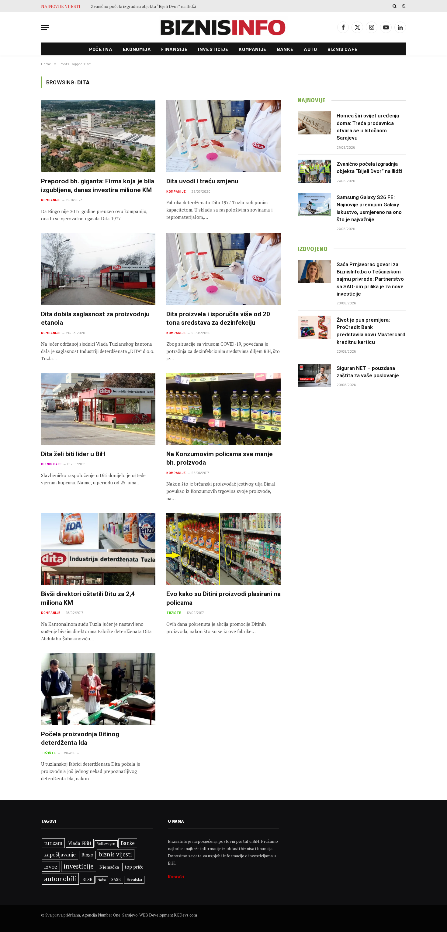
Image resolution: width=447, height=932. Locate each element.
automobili (60, 878)
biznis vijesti (115, 854)
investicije (79, 866)
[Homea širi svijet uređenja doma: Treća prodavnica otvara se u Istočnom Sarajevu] (314, 122)
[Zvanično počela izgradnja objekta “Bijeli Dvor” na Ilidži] (314, 171)
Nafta (102, 880)
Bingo (87, 855)
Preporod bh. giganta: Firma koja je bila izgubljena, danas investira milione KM (97, 186)
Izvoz (50, 866)
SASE (116, 879)
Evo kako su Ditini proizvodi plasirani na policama (223, 598)
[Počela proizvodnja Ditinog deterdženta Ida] (98, 689)
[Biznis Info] (223, 27)
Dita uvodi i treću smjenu (202, 181)
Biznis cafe (342, 49)
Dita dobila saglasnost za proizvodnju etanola (95, 318)
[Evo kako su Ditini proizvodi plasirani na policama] (223, 549)
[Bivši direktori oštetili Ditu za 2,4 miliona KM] (98, 549)
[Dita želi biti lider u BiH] (98, 409)
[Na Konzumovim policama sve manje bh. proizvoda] (223, 409)
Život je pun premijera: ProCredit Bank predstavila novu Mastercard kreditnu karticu (371, 331)
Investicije (213, 49)
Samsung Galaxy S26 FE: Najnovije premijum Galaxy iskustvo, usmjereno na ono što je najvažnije (369, 208)
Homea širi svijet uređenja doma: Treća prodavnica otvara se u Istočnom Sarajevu (368, 127)
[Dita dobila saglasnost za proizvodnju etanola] (98, 269)
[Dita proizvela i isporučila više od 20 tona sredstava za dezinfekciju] (223, 269)
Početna (100, 49)
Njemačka (109, 867)
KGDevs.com (185, 915)
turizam (53, 842)
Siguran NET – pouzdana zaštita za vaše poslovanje (368, 371)
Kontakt (176, 876)
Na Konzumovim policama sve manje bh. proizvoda (219, 458)
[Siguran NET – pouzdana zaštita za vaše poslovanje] (314, 375)
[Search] (394, 6)
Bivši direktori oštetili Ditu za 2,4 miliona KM (88, 598)
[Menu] (45, 27)
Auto (310, 49)
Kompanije (253, 49)
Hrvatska (134, 879)
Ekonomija (137, 49)
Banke (285, 49)
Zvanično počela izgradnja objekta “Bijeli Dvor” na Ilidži (143, 6)
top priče (134, 867)
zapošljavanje (60, 854)
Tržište (173, 613)
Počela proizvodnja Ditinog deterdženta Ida (80, 738)
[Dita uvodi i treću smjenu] (223, 136)
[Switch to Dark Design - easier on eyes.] (403, 6)
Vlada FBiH (79, 843)
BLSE (87, 879)
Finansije (174, 49)
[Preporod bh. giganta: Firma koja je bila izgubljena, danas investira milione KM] (98, 136)
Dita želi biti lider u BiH (73, 454)
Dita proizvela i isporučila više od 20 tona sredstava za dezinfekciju (218, 318)
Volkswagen (106, 843)
